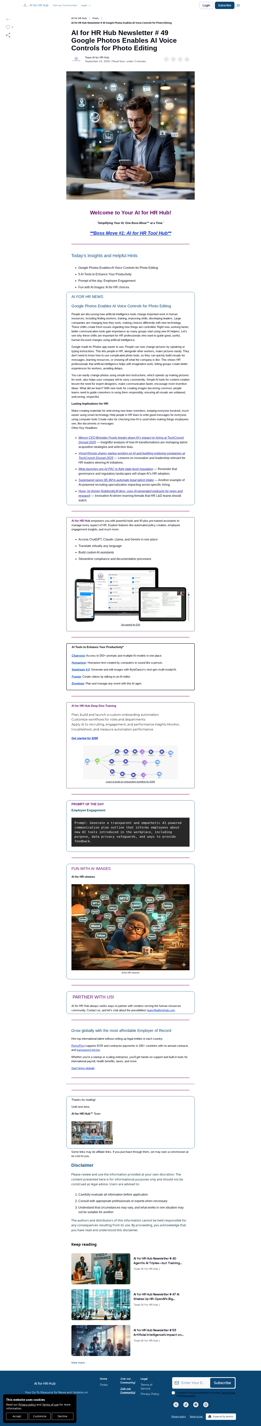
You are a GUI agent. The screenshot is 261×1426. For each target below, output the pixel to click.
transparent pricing (88, 1050)
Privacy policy (27, 1404)
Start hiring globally (83, 1068)
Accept (17, 1416)
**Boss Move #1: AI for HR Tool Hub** (130, 233)
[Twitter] (176, 1404)
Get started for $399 (84, 738)
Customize (39, 1416)
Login (206, 5)
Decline (62, 1416)
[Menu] (238, 5)
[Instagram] (206, 1404)
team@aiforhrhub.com (161, 1010)
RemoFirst (77, 1045)
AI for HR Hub (79, 18)
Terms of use (50, 1404)
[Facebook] (196, 1404)
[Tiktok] (186, 1404)
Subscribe (224, 5)
